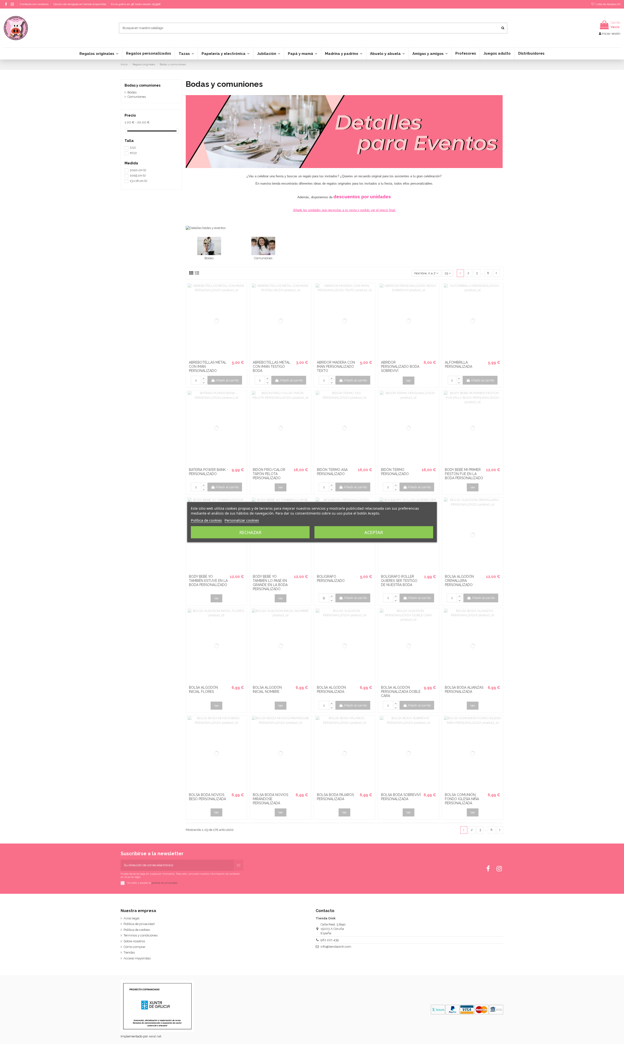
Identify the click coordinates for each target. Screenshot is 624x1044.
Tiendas (129, 952)
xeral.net (155, 1036)
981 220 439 (330, 940)
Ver (408, 380)
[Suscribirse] (238, 865)
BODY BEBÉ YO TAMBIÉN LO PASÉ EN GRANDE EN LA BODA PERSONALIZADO (270, 583)
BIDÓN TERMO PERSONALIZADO (395, 472)
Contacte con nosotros (34, 4)
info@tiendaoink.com (336, 946)
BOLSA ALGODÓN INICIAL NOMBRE (267, 690)
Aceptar (373, 532)
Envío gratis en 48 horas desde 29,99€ (136, 4)
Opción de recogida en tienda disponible (80, 4)
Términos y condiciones (140, 935)
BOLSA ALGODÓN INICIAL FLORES (203, 690)
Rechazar (250, 532)
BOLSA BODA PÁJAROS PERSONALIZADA (335, 797)
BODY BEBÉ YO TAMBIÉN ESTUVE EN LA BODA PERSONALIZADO (208, 581)
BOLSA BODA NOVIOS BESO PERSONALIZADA (207, 797)
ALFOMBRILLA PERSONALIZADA (458, 364)
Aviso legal (131, 918)
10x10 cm (138, 170)
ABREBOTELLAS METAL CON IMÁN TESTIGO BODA (271, 366)
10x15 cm (138, 175)
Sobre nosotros (134, 941)
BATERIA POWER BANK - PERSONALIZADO (208, 472)
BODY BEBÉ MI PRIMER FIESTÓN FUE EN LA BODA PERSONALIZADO (464, 474)
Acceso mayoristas (137, 958)
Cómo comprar (135, 947)
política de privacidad (164, 882)
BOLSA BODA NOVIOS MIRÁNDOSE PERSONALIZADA (270, 799)
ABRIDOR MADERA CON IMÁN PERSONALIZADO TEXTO (336, 366)
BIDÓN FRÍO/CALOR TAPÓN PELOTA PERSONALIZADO (269, 474)
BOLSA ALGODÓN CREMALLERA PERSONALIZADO (459, 581)
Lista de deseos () (607, 4)
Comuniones (263, 258)
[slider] (126, 131)
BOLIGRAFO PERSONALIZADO (331, 579)
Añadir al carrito (227, 380)
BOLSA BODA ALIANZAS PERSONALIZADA (464, 690)
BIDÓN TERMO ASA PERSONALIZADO (332, 472)
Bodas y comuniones (142, 85)
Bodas (209, 258)
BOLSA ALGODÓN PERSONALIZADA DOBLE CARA (400, 692)
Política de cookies (137, 930)
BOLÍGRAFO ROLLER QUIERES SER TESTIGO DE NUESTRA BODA (399, 581)
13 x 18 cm (138, 181)
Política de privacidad (139, 924)
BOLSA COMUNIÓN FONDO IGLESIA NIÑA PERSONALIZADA (462, 799)
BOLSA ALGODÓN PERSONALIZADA (331, 690)
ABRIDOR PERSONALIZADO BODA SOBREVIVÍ (400, 366)
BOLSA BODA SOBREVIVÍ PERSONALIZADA (401, 797)
